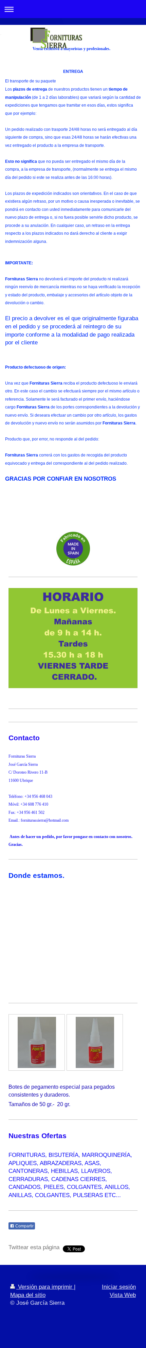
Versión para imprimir (45, 1287)
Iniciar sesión (119, 1287)
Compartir (24, 1226)
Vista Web (123, 1295)
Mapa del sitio (27, 1295)
